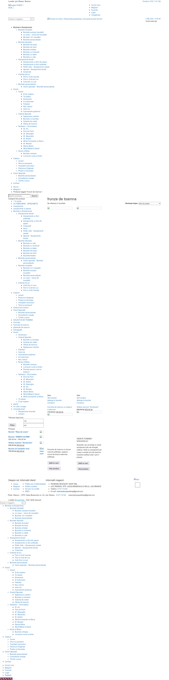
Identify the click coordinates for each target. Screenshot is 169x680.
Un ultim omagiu (19, 406)
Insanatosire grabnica (26, 354)
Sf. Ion (25, 386)
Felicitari (21, 349)
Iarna (25, 228)
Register (8, 675)
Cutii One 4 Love (29, 285)
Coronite (16, 322)
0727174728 (62, 489)
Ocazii (15, 332)
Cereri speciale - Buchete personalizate (33, 261)
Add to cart (54, 463)
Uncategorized (19, 409)
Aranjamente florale (26, 213)
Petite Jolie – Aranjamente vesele (28, 545)
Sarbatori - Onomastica (27, 374)
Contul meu (9, 665)
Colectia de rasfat (30, 342)
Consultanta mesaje (26, 315)
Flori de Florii (28, 376)
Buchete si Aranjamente (22, 211)
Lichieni (21, 414)
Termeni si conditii (32, 489)
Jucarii (20, 295)
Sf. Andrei (27, 381)
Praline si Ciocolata (25, 300)
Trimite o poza (23, 317)
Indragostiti (17, 329)
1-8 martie (17, 201)
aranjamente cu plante (22, 208)
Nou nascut (22, 359)
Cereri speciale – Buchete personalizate (30, 565)
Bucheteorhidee (29, 255)
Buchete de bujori (30, 250)
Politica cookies (31, 486)
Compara (51, 402)
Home (15, 187)
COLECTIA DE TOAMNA (23, 320)
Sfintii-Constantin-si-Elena (33, 396)
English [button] (19, 5)
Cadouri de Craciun (21, 307)
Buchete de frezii (29, 253)
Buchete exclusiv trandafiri (29, 271)
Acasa (15, 484)
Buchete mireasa (29, 364)
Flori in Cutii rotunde (31, 290)
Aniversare (22, 334)
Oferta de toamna (30, 344)
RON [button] (10, 7)
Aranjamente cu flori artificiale (26, 542)
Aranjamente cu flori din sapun (27, 540)
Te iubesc (22, 399)
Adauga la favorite (54, 400)
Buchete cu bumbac (31, 339)
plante (15, 404)
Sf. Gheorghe (28, 384)
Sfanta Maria (28, 391)
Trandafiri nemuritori (26, 302)
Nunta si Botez (24, 362)
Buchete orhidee (21, 528)
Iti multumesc (23, 357)
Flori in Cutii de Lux (30, 287)
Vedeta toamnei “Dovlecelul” (88, 407)
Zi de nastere (23, 401)
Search (34, 196)
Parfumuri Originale (26, 297)
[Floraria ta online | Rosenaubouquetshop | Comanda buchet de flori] (74, 18)
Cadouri (16, 292)
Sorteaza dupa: (131, 203)
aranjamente (18, 206)
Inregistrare (95, 15)
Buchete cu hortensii (31, 245)
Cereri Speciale (19, 310)
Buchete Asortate (25, 240)
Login (93, 12)
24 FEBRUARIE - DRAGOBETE (25, 203)
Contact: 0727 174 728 (152, 1)
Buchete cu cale (29, 243)
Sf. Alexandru (28, 379)
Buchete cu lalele (30, 248)
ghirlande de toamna (21, 327)
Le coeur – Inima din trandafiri (26, 513)
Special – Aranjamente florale (26, 547)
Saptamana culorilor (31, 347)
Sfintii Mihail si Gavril (31, 394)
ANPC (27, 491)
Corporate (27, 226)
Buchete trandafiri (25, 265)
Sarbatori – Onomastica (19, 604)
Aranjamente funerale (26, 411)
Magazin (16, 189)
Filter (12, 425)
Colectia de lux (24, 282)
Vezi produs (54, 468)
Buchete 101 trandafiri (32, 268)
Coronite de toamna (21, 325)
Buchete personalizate (27, 258)
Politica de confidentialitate (35, 484)
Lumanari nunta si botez (32, 367)
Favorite (8, 670)
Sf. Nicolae (27, 389)
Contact (16, 489)
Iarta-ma (21, 352)
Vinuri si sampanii (25, 305)
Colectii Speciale (24, 337)
